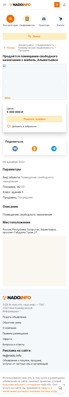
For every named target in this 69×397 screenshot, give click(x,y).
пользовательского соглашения (21, 384)
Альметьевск (26, 45)
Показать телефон (34, 119)
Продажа (23, 50)
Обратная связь (12, 322)
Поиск (36, 36)
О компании (9, 327)
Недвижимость (45, 45)
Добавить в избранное (24, 126)
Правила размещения (15, 333)
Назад (10, 47)
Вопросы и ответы (13, 344)
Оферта (7, 339)
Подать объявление (14, 317)
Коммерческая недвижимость (36, 47)
